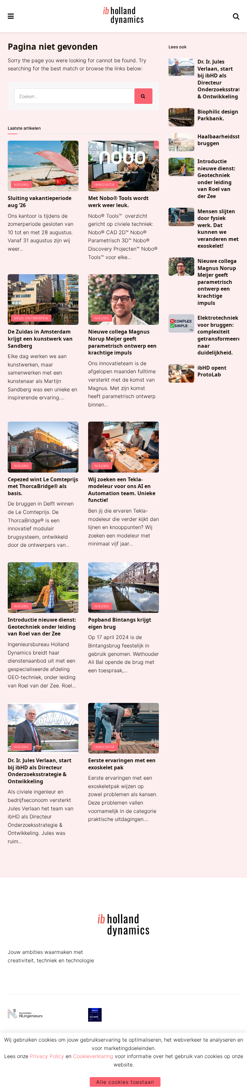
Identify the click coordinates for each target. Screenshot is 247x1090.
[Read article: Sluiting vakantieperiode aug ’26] (43, 166)
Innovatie (105, 184)
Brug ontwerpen (31, 318)
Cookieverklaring (93, 1056)
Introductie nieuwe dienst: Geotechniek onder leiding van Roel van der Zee (42, 626)
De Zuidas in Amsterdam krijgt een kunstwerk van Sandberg (40, 338)
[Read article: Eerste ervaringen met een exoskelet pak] (123, 728)
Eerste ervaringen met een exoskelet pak (122, 764)
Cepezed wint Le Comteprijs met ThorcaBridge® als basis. (43, 486)
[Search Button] (236, 16)
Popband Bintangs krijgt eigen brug (119, 623)
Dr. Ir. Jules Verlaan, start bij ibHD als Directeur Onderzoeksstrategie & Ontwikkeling (39, 771)
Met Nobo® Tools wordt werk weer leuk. (118, 202)
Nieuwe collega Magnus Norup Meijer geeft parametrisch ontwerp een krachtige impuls (122, 342)
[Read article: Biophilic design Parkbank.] (181, 117)
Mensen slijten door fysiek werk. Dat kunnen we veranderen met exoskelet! (218, 229)
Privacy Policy (47, 1056)
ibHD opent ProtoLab (211, 371)
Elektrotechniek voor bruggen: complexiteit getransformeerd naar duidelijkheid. (219, 335)
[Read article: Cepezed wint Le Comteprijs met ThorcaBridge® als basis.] (43, 447)
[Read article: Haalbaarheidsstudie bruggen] (181, 142)
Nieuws (21, 184)
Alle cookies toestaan (125, 1082)
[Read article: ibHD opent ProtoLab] (181, 373)
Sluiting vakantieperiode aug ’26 (39, 202)
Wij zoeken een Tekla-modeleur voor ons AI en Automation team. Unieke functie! (121, 490)
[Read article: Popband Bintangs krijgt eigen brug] (123, 587)
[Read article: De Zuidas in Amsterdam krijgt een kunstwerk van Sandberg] (43, 299)
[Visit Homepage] (123, 16)
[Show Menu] (11, 16)
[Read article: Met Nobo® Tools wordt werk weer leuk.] (123, 166)
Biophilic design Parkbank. (217, 115)
